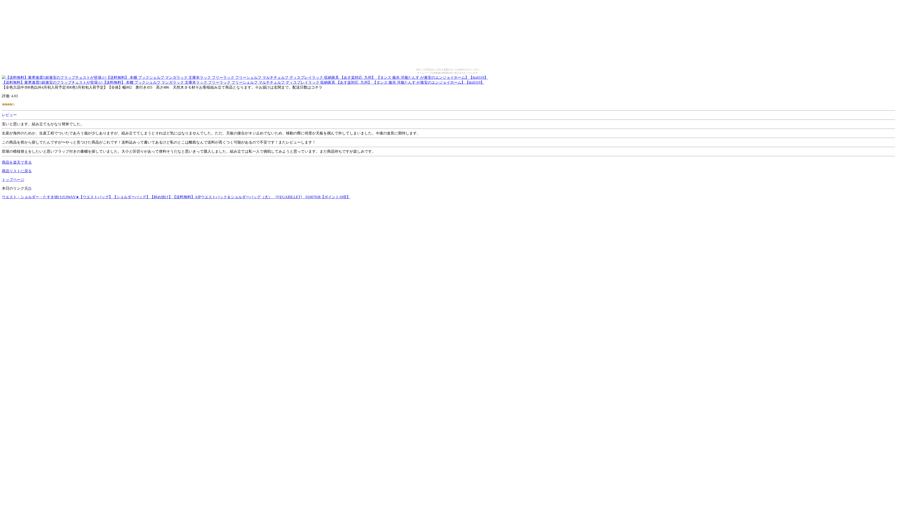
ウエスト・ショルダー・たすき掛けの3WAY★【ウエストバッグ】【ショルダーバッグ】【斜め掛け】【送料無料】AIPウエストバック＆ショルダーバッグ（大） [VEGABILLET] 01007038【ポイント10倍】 (176, 197)
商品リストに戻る (17, 171)
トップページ (13, 180)
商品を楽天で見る (17, 162)
